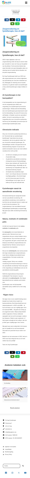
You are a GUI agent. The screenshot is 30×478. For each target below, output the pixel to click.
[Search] (23, 466)
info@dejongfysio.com (10, 432)
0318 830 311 (8, 429)
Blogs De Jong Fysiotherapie (16, 12)
